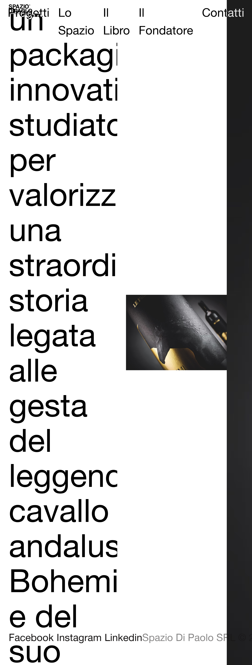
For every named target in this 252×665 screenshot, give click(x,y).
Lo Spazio (76, 22)
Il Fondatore (166, 22)
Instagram (79, 638)
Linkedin (123, 638)
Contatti (223, 13)
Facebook (31, 638)
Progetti (28, 13)
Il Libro (116, 22)
